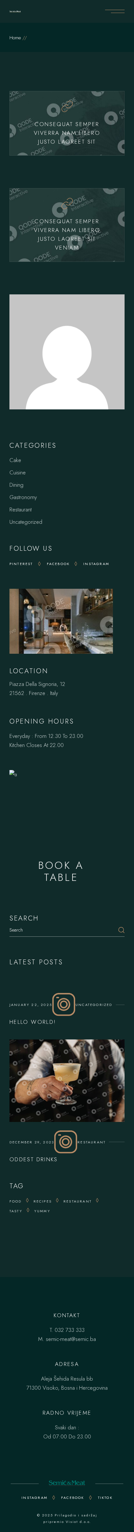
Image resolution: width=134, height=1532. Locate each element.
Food (15, 1201)
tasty (15, 1211)
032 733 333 (70, 1330)
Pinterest (21, 563)
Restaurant (20, 509)
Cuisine (17, 472)
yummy (42, 1211)
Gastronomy (23, 497)
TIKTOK (105, 1497)
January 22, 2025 (30, 1004)
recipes (43, 1201)
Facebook (58, 563)
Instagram (96, 563)
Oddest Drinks (33, 1159)
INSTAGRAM (34, 1497)
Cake (15, 460)
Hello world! (32, 1022)
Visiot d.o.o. (78, 1521)
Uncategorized (25, 522)
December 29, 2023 (31, 1142)
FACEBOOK (72, 1497)
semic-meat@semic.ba (71, 1339)
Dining (16, 485)
